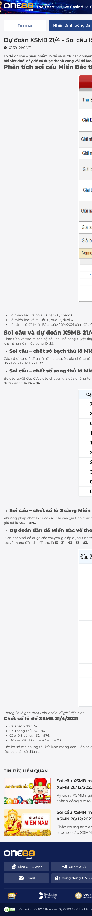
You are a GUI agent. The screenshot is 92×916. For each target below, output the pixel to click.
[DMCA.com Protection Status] (10, 909)
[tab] (25, 25)
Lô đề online (14, 56)
